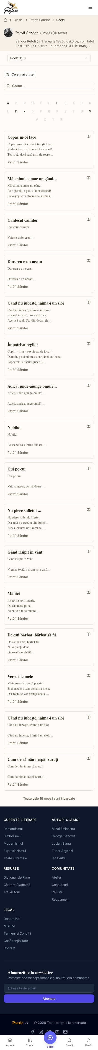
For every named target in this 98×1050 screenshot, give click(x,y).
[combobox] (49, 58)
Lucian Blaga (61, 843)
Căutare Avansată (17, 885)
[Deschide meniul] (90, 7)
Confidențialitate (16, 941)
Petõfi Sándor (40, 20)
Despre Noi (12, 919)
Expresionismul (15, 851)
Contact (9, 948)
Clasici (18, 20)
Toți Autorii (12, 892)
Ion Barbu (59, 858)
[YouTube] (57, 1032)
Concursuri (60, 885)
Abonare (49, 998)
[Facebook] (32, 1032)
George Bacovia (63, 836)
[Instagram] (41, 1032)
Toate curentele (15, 858)
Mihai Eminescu (63, 829)
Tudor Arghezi (62, 851)
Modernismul (13, 843)
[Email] (65, 1032)
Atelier (56, 877)
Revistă (57, 892)
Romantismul (13, 829)
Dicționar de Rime (17, 877)
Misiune (9, 926)
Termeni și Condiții (17, 933)
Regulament (61, 899)
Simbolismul (12, 836)
